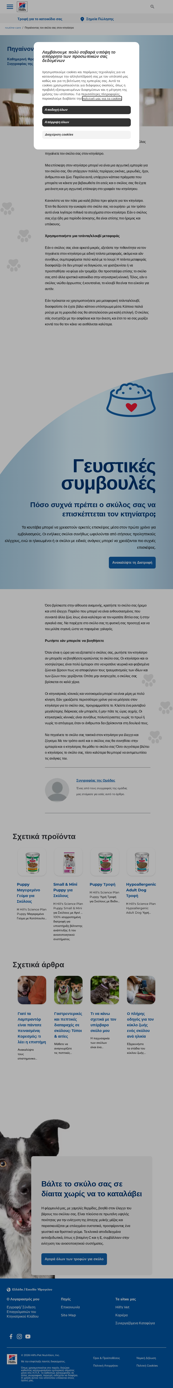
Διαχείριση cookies (59, 134)
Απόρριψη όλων (57, 122)
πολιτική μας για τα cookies (102, 98)
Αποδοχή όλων (56, 110)
